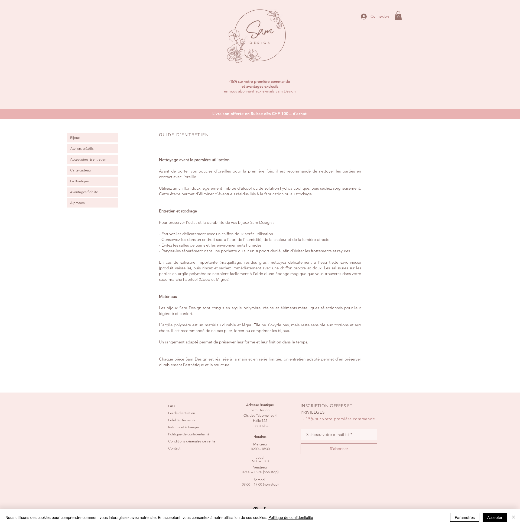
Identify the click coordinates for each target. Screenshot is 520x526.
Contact (174, 448)
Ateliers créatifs (82, 148)
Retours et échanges (184, 427)
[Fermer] (513, 517)
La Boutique (79, 181)
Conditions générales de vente (191, 441)
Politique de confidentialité (188, 434)
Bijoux (75, 138)
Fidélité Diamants (181, 420)
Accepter (494, 517)
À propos (77, 203)
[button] (398, 15)
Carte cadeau (80, 170)
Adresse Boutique (260, 405)
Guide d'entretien (181, 413)
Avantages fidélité (84, 192)
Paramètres (465, 517)
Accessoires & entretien (88, 159)
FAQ (171, 406)
